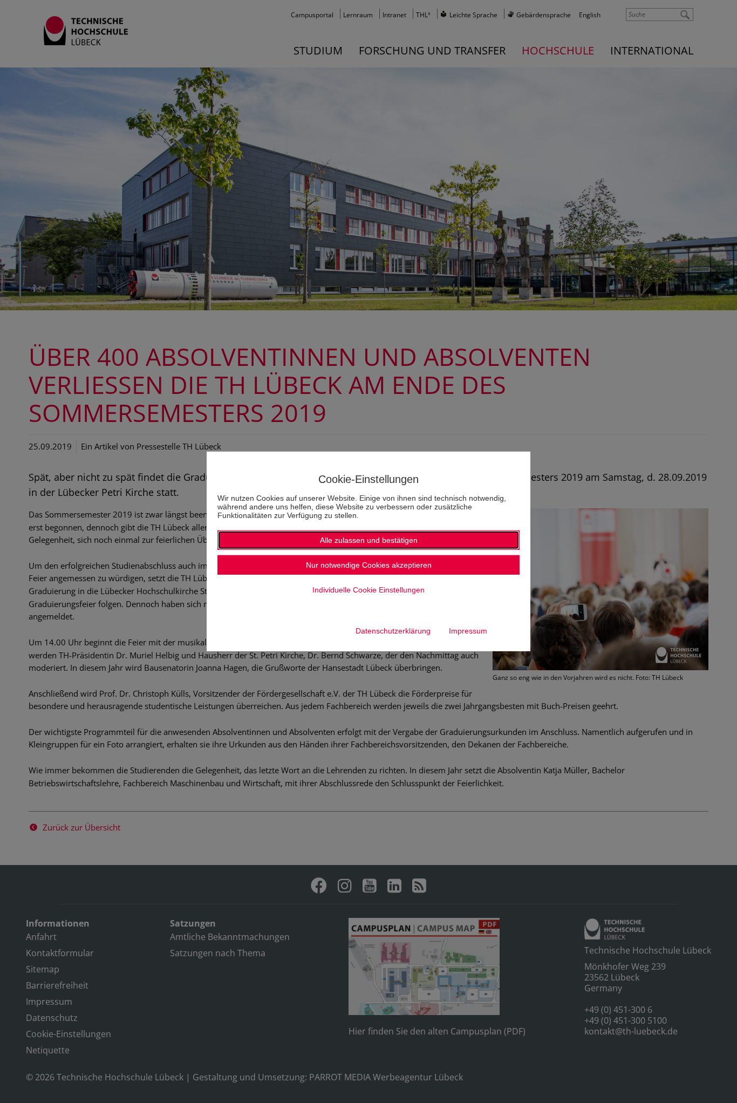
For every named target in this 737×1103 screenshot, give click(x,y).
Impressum (468, 631)
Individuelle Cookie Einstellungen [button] (368, 589)
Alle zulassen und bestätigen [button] (369, 540)
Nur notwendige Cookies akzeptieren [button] (369, 565)
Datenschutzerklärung (393, 631)
